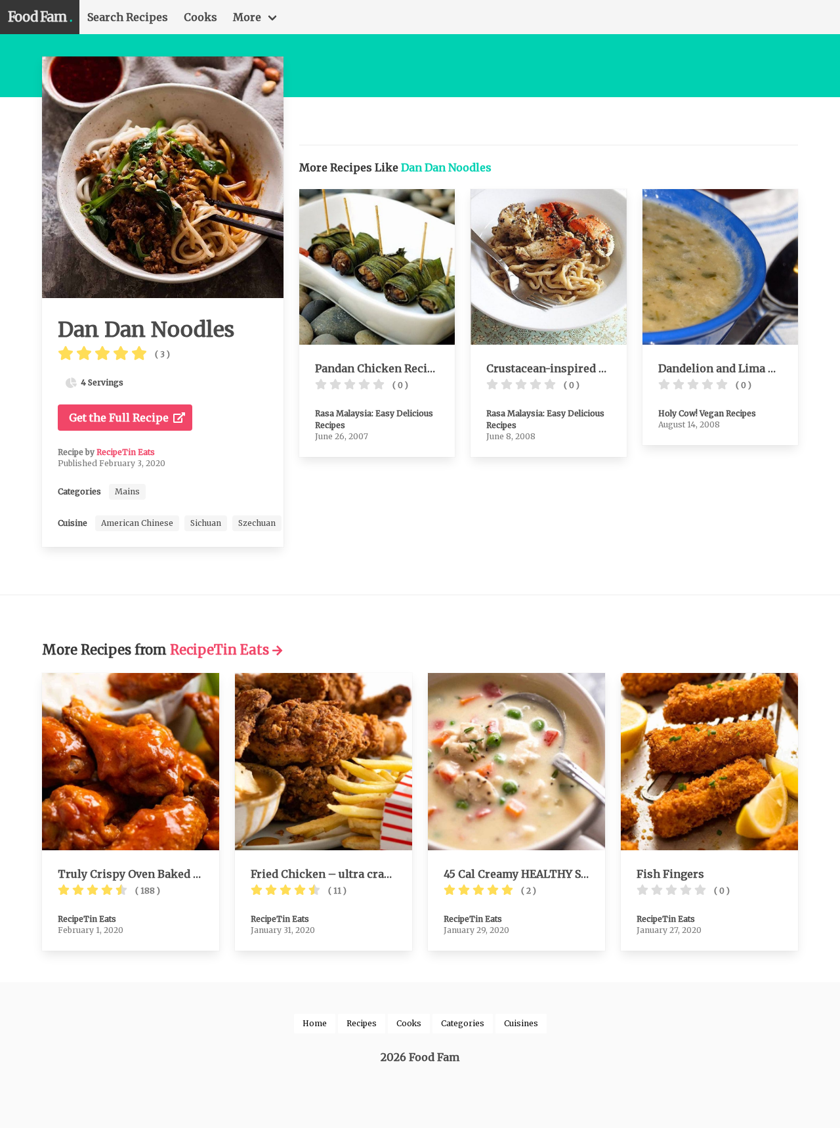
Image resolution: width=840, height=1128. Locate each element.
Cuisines (521, 1023)
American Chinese (137, 523)
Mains (127, 491)
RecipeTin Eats (125, 452)
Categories (462, 1023)
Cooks (200, 17)
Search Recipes (127, 17)
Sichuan (205, 523)
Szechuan (257, 523)
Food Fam (40, 17)
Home (315, 1023)
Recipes (361, 1023)
